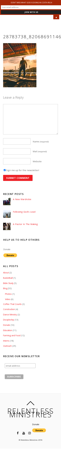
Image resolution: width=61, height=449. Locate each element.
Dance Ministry (10, 314)
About (6, 272)
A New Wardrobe (22, 199)
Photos (8, 294)
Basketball (8, 277)
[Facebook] (18, 432)
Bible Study (8, 283)
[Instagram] (29, 432)
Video (7, 299)
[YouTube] (23, 432)
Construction (9, 309)
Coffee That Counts (12, 304)
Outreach (7, 345)
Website (37, 161)
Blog (5, 288)
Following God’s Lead (24, 211)
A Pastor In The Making (25, 224)
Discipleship (8, 319)
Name (41, 141)
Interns (6, 340)
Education (7, 330)
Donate (6, 249)
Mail (40, 151)
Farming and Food (11, 335)
